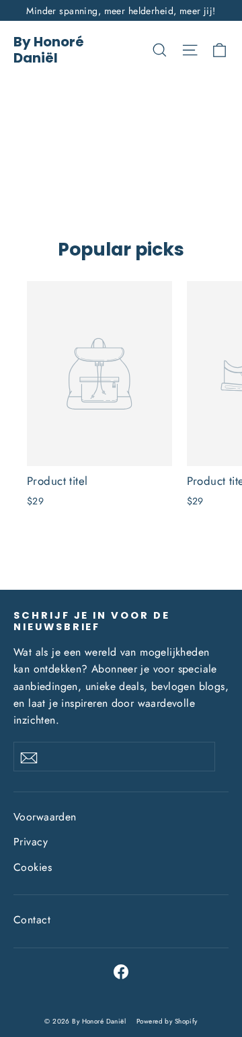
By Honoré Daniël (48, 49)
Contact (31, 919)
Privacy (30, 841)
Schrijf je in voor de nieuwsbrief (91, 621)
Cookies (32, 867)
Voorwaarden (45, 816)
